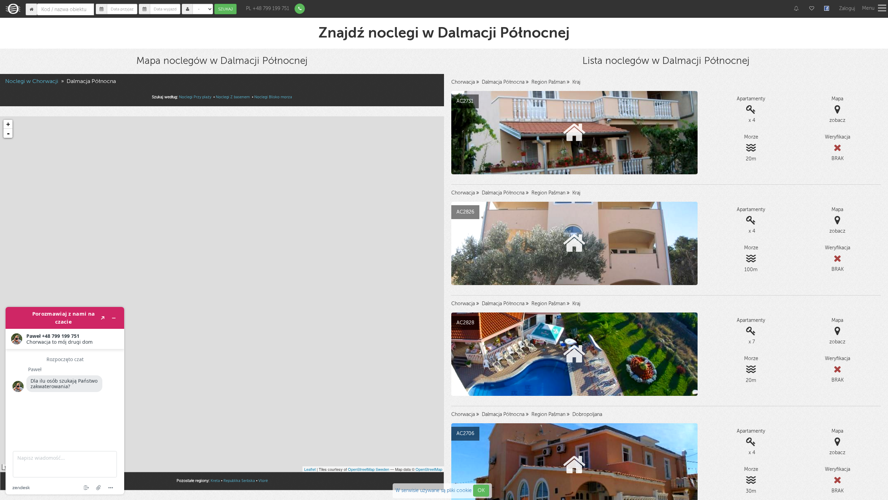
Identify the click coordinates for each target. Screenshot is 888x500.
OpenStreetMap (429, 469)
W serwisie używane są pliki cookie (434, 490)
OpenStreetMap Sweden (368, 469)
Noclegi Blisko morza (273, 97)
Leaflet (310, 469)
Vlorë (263, 480)
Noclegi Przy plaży (195, 97)
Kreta (215, 480)
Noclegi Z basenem (233, 97)
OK (481, 490)
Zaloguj (847, 8)
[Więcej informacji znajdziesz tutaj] (65, 400)
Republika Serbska (239, 480)
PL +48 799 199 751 (267, 8)
